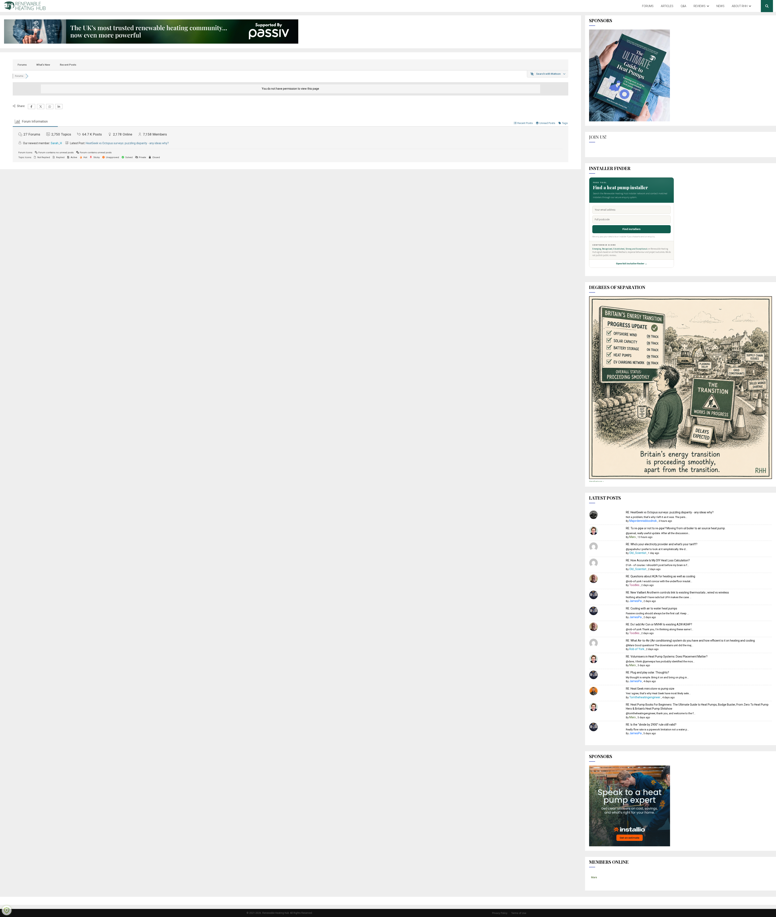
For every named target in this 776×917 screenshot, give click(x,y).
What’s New (43, 64)
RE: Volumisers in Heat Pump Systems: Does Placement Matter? (666, 656)
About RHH (740, 6)
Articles (667, 6)
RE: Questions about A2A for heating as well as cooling (660, 576)
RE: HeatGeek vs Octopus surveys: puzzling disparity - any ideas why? (670, 512)
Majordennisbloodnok (643, 520)
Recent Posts (68, 64)
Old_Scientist (637, 553)
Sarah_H (56, 143)
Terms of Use (518, 913)
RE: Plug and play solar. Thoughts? (647, 672)
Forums (648, 6)
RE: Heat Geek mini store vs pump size (650, 688)
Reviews (699, 6)
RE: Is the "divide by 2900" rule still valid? (651, 724)
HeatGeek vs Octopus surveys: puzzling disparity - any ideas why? (127, 143)
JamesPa (635, 601)
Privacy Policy (499, 913)
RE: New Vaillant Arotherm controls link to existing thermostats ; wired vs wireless (677, 592)
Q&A (683, 6)
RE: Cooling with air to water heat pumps (651, 608)
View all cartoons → (596, 481)
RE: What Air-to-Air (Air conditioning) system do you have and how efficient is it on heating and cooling (690, 640)
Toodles (634, 585)
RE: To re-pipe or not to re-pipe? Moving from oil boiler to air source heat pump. (675, 528)
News (720, 6)
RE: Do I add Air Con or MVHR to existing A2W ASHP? (659, 624)
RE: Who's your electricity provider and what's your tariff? (661, 544)
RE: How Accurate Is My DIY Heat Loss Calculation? (658, 560)
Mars (632, 537)
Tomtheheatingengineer (644, 697)
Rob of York (636, 649)
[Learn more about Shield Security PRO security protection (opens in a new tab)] (6, 910)
